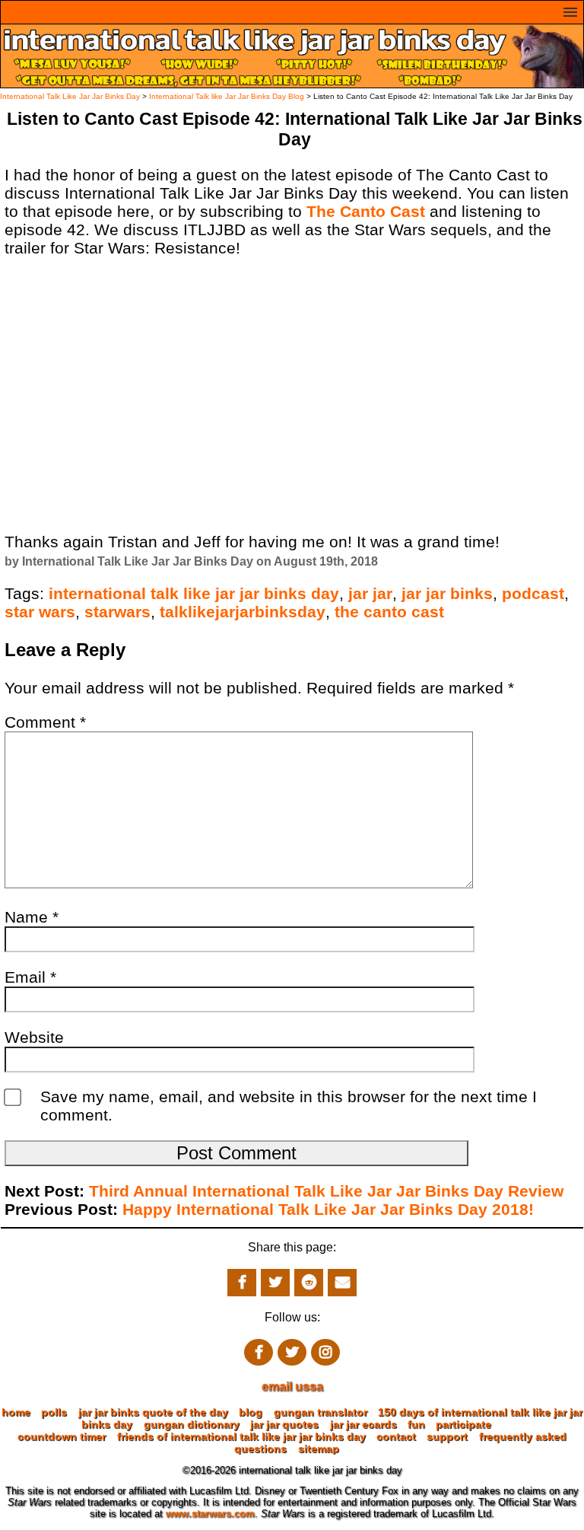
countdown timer (61, 1436)
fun (416, 1424)
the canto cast (389, 611)
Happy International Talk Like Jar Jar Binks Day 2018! (328, 1209)
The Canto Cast (365, 211)
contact (396, 1436)
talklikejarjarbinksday (242, 611)
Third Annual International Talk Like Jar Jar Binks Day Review (326, 1191)
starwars (117, 611)
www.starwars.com (210, 1513)
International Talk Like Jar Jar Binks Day (70, 96)
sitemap (318, 1448)
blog (250, 1412)
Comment (45, 722)
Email (30, 977)
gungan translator (320, 1412)
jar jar (370, 593)
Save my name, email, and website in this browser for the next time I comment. (288, 1106)
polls (54, 1412)
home (16, 1412)
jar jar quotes (284, 1424)
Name (32, 917)
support (447, 1436)
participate (463, 1424)
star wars (40, 611)
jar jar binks (447, 593)
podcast (533, 593)
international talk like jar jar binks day (194, 593)
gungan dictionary (192, 1424)
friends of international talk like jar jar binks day (241, 1436)
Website (34, 1037)
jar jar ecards (363, 1424)
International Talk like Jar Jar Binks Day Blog (226, 96)
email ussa (292, 1386)
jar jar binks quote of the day (153, 1412)
